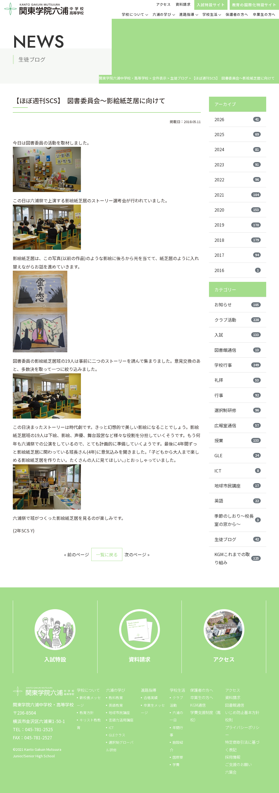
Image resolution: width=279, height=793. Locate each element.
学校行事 (236, 365)
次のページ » (137, 554)
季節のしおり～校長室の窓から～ (236, 520)
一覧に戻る (107, 554)
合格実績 (151, 697)
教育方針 (87, 712)
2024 (236, 149)
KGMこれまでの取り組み (236, 558)
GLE (236, 455)
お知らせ (236, 304)
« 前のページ (76, 554)
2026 (236, 119)
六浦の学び (115, 690)
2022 (236, 179)
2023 (236, 164)
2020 (236, 209)
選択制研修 (236, 410)
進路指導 (148, 690)
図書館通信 (236, 350)
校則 (229, 719)
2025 (236, 134)
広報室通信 (236, 425)
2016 (236, 270)
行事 (236, 395)
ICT (236, 470)
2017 (236, 255)
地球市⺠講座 (119, 712)
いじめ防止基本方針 (242, 712)
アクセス (163, 4)
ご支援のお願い (238, 764)
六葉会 (230, 772)
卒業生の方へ (201, 697)
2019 (236, 224)
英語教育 (116, 705)
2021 (236, 194)
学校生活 (177, 690)
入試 (236, 334)
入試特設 (55, 659)
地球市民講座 (236, 485)
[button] (135, 15)
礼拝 (236, 380)
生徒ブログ (236, 539)
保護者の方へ (201, 690)
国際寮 (177, 757)
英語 (236, 500)
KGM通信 (198, 705)
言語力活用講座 (121, 719)
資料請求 (183, 4)
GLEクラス (117, 734)
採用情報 (232, 757)
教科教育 (116, 697)
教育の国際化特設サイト (254, 4)
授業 (236, 440)
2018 (236, 240)
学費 (176, 764)
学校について (88, 690)
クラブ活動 (236, 319)
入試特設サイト (211, 4)
